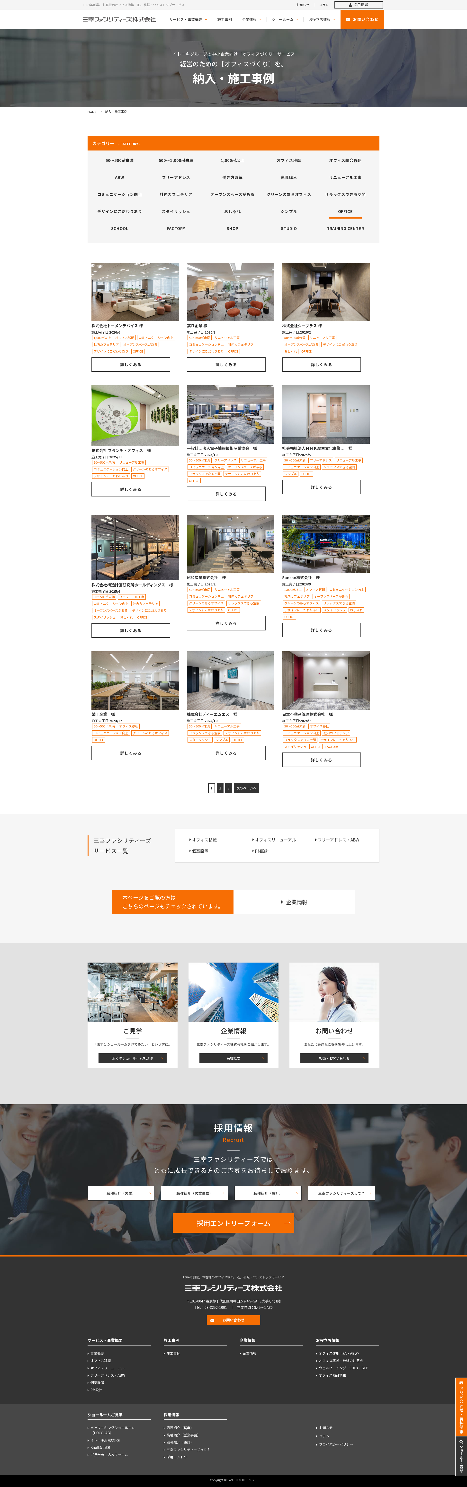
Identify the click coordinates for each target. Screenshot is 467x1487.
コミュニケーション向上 (119, 194)
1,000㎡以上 (232, 160)
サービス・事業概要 (185, 19)
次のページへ (246, 788)
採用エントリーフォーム (234, 1223)
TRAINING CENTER (345, 228)
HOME (92, 111)
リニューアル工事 (345, 177)
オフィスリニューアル (275, 840)
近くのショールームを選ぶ (132, 1058)
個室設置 (200, 851)
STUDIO (289, 228)
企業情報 (249, 19)
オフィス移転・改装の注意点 (341, 1360)
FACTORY (176, 228)
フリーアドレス (176, 177)
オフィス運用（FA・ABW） (340, 1353)
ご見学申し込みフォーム (109, 1454)
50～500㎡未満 (120, 160)
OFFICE (345, 211)
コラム (324, 4)
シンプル (289, 211)
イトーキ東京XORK (105, 1440)
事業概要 (97, 1353)
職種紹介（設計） (268, 1193)
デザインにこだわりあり (119, 211)
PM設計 (262, 851)
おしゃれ (232, 211)
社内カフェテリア (176, 194)
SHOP (232, 228)
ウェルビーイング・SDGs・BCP (343, 1367)
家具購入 (289, 177)
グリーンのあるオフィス (289, 194)
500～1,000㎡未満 (176, 160)
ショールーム (283, 19)
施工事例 (224, 19)
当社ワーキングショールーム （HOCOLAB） (112, 1430)
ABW (119, 177)
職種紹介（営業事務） (194, 1193)
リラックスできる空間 (345, 194)
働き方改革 (232, 177)
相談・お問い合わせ (334, 1058)
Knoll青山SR (100, 1447)
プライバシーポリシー (336, 1444)
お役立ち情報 (320, 19)
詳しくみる (131, 364)
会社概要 (233, 1058)
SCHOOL (119, 228)
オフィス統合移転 (345, 160)
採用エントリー (178, 1456)
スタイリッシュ (176, 211)
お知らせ (302, 4)
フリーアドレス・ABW (338, 840)
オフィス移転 (289, 160)
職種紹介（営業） (121, 1193)
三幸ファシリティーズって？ (341, 1193)
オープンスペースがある (232, 194)
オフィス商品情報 (332, 1375)
